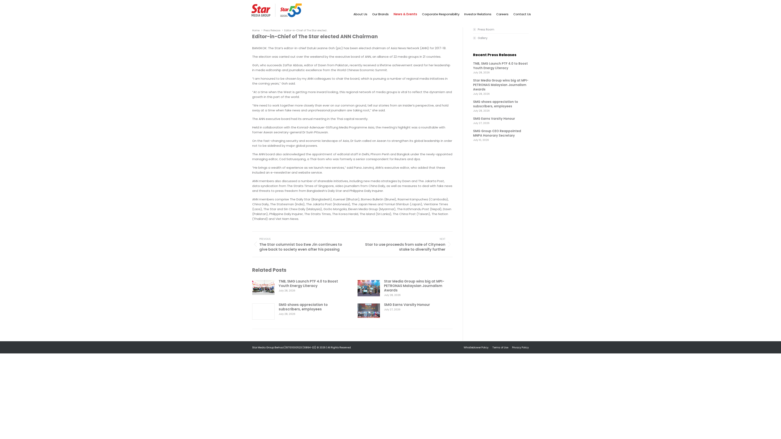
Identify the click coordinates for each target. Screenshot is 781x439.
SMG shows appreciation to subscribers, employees (303, 306)
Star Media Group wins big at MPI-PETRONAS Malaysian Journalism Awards (414, 285)
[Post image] (263, 287)
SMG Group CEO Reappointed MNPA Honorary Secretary (497, 133)
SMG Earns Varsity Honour (407, 304)
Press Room (486, 29)
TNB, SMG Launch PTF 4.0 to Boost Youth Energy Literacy (308, 283)
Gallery (483, 38)
